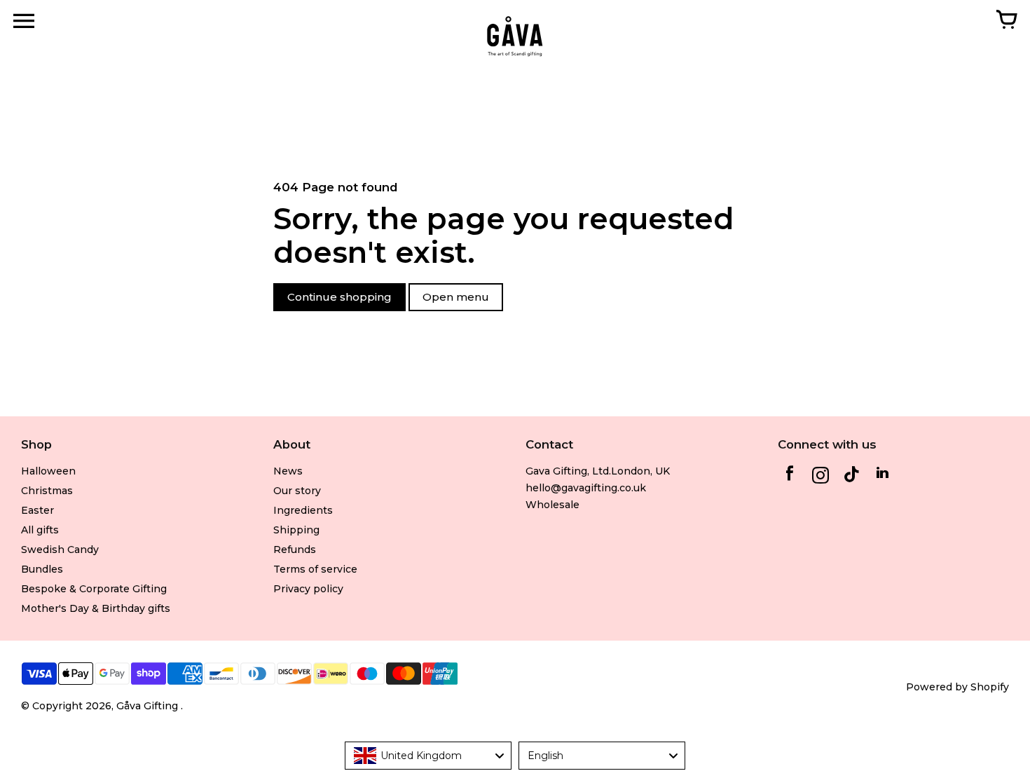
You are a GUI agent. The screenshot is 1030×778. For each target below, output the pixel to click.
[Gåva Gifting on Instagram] (820, 477)
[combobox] (428, 756)
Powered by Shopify (957, 687)
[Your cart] (1006, 21)
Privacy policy (308, 588)
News (288, 471)
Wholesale (552, 504)
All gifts (40, 530)
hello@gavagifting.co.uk (586, 488)
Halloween (48, 471)
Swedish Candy (60, 549)
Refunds (294, 549)
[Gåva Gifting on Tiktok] (851, 477)
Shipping (296, 530)
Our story (297, 490)
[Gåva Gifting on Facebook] (790, 477)
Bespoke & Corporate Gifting (94, 588)
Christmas (47, 490)
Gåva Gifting (148, 705)
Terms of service (315, 569)
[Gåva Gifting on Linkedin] (882, 477)
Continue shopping (339, 296)
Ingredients (303, 510)
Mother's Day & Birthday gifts (95, 608)
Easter (37, 510)
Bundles (42, 569)
